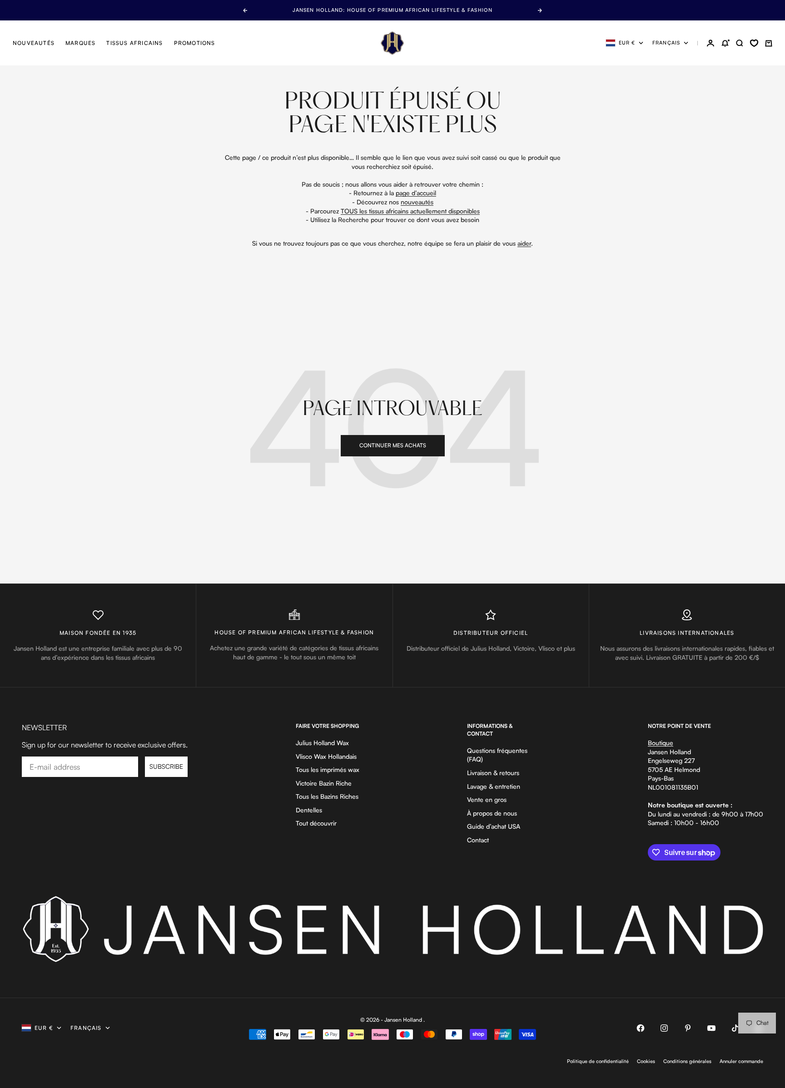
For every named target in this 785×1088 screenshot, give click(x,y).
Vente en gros (487, 799)
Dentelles (309, 810)
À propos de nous (492, 813)
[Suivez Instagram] (664, 1028)
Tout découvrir (316, 823)
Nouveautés (34, 43)
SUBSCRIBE (166, 766)
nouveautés (417, 202)
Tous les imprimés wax (327, 769)
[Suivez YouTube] (711, 1028)
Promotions (194, 43)
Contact (478, 840)
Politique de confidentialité (598, 1061)
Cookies (646, 1061)
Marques (80, 43)
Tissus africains (134, 43)
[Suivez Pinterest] (687, 1028)
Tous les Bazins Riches (327, 796)
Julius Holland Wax (322, 743)
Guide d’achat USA (493, 826)
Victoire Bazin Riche (324, 783)
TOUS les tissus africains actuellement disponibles (410, 211)
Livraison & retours (493, 772)
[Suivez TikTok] (735, 1028)
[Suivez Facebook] (640, 1028)
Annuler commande (741, 1061)
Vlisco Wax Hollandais (326, 756)
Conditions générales (687, 1061)
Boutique (660, 743)
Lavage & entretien (493, 786)
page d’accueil (416, 193)
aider (524, 243)
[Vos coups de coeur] (754, 43)
